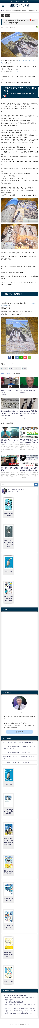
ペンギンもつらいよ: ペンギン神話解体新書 (8, 811)
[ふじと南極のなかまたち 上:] (8, 889)
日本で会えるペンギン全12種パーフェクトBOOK (8, 598)
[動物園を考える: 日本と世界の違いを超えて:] (8, 943)
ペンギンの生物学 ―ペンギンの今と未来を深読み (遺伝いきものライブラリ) (8, 842)
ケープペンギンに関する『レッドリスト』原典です (17, 762)
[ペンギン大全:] (8, 562)
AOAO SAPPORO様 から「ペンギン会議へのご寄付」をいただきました (19, 757)
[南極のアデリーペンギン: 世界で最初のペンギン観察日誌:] (8, 531)
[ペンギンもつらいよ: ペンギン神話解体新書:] (8, 800)
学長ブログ (19, 731)
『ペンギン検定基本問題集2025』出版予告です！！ (17, 752)
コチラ (17, 71)
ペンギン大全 (8, 571)
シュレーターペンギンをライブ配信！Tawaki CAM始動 (18, 742)
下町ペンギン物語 (8, 981)
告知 (3, 15)
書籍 (25, 368)
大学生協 (7, 15)
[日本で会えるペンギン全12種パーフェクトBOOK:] (8, 587)
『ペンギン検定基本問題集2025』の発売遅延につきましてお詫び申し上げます (19, 747)
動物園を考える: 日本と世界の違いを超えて (8, 954)
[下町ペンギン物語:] (8, 972)
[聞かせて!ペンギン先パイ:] (8, 504)
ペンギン (5, 368)
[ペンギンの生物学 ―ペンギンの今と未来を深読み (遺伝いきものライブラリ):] (8, 829)
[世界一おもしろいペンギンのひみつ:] (8, 862)
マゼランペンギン (16, 368)
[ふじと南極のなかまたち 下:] (8, 916)
